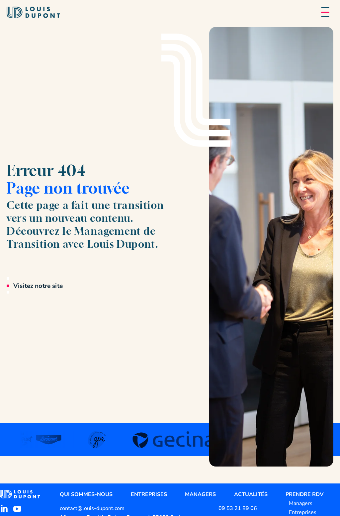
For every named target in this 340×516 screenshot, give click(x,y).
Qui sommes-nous (86, 494)
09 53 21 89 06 (237, 508)
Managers (200, 494)
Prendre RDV (304, 494)
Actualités (251, 494)
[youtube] (17, 509)
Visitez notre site (38, 286)
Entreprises (149, 494)
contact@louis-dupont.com (92, 508)
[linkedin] (4, 509)
